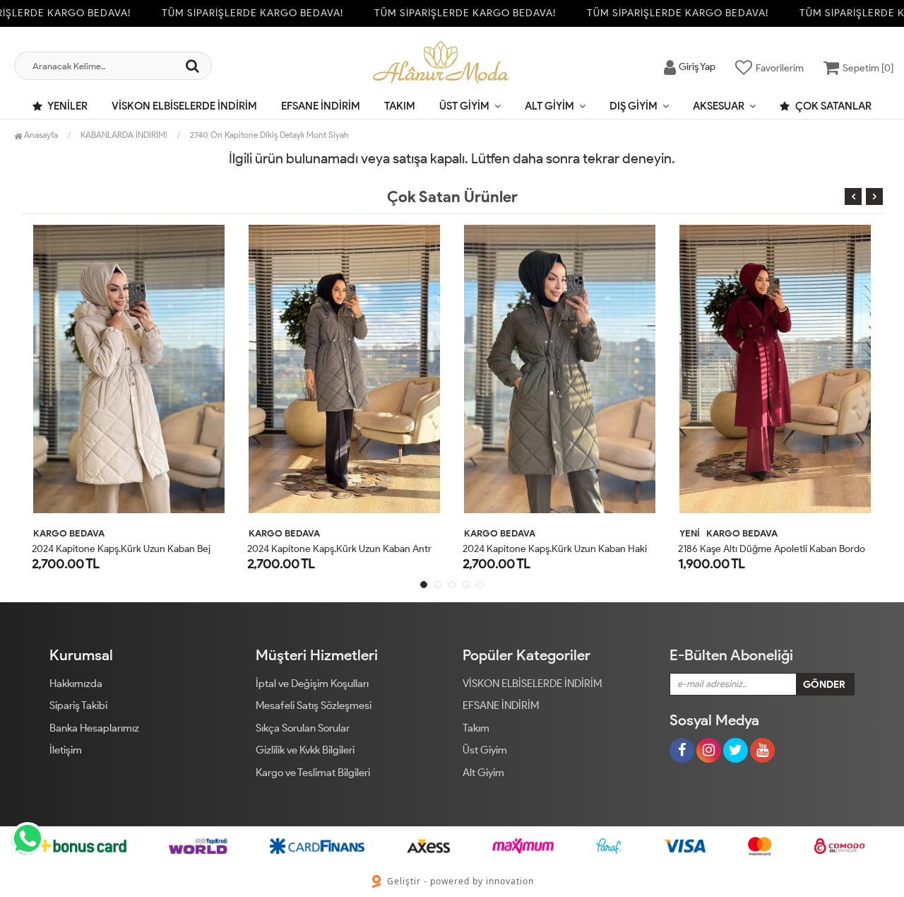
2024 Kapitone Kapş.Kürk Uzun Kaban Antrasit (346, 549)
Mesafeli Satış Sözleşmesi (313, 705)
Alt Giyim (549, 106)
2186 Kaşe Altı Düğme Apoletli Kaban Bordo (771, 549)
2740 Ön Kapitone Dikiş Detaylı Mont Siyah (269, 134)
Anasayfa (40, 134)
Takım (399, 106)
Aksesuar (718, 106)
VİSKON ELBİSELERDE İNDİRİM (184, 106)
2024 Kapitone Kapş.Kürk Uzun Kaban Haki (555, 549)
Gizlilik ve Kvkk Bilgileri (305, 750)
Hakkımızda (75, 683)
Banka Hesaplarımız (94, 728)
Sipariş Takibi (78, 705)
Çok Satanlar (832, 106)
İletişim (65, 750)
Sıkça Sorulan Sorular (303, 728)
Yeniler (67, 106)
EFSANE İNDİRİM (320, 106)
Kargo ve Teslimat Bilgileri (313, 772)
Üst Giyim (464, 106)
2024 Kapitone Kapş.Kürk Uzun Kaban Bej (121, 549)
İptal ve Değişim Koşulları (312, 683)
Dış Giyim (633, 106)
